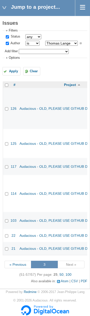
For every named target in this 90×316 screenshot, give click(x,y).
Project (70, 85)
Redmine (30, 292)
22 (14, 236)
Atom (64, 281)
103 (13, 220)
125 (13, 144)
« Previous (18, 264)
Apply (13, 71)
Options (14, 58)
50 (62, 274)
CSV (74, 281)
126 (13, 108)
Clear (34, 71)
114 (13, 194)
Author (15, 43)
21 (14, 248)
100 (69, 274)
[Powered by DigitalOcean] (45, 314)
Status (15, 36)
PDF (84, 281)
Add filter (11, 51)
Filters (13, 30)
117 (13, 166)
